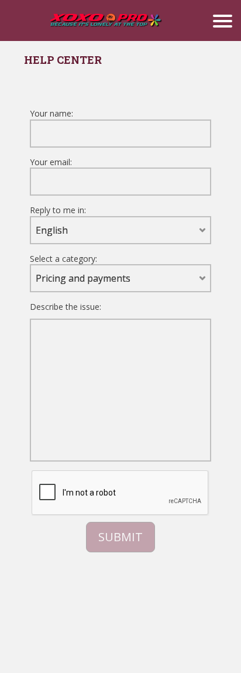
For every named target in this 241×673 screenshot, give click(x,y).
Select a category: (63, 258)
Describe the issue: (65, 306)
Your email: (51, 162)
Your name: (51, 113)
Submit (120, 537)
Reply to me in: (58, 210)
